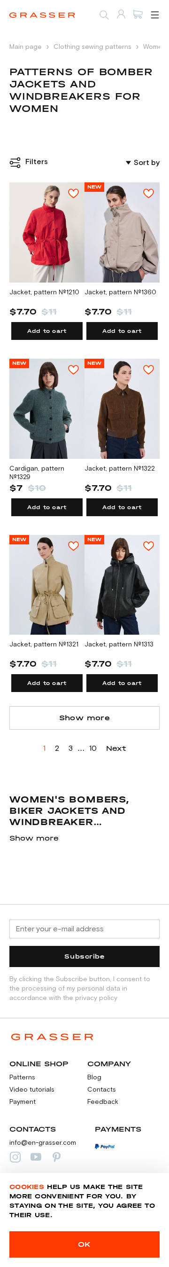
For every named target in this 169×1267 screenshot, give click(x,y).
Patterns (22, 1077)
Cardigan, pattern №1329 (36, 472)
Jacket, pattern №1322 (119, 468)
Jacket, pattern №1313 (119, 644)
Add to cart (47, 331)
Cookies (26, 1187)
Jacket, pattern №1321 (43, 644)
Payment (22, 1102)
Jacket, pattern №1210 (44, 292)
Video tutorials (31, 1089)
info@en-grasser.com (42, 1143)
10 (93, 748)
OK (84, 1244)
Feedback (102, 1102)
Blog (94, 1077)
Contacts (101, 1089)
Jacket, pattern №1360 (120, 292)
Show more (84, 717)
